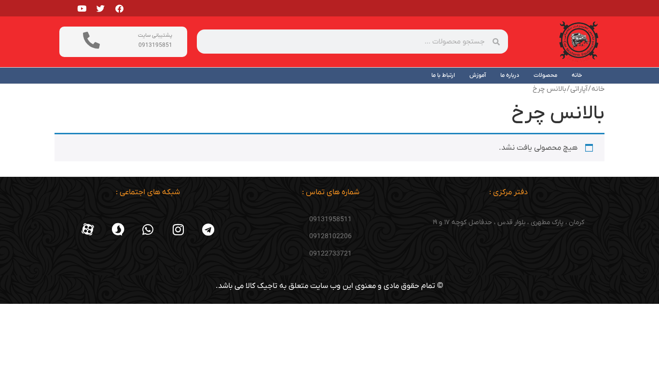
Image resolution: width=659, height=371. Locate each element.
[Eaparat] (88, 229)
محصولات (545, 75)
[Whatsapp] (148, 229)
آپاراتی (579, 89)
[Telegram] (208, 229)
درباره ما (509, 75)
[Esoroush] (118, 229)
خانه (577, 75)
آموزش (477, 75)
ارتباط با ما (443, 75)
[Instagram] (178, 229)
